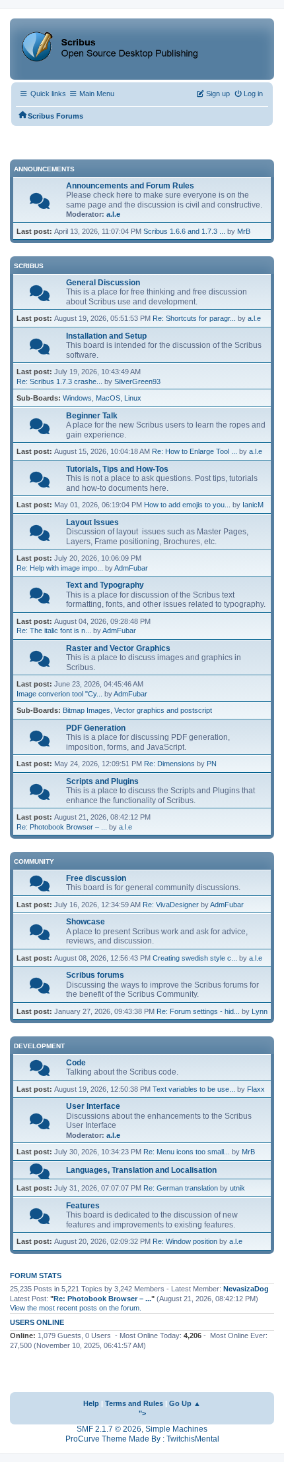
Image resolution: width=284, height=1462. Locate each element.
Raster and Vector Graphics (118, 648)
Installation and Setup (106, 336)
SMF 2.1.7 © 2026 (109, 1429)
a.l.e (113, 214)
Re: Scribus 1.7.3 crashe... (59, 381)
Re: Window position (185, 1241)
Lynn (259, 1011)
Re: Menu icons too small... (186, 1152)
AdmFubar (131, 568)
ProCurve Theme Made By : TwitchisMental (142, 1439)
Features (83, 1205)
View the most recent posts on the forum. (75, 1308)
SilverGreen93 (137, 381)
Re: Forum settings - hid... (198, 1011)
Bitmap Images (86, 710)
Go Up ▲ (185, 1403)
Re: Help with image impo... (60, 568)
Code (76, 1062)
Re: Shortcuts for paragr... (194, 318)
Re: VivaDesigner (171, 905)
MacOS (108, 398)
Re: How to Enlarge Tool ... (194, 451)
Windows (77, 398)
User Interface (93, 1106)
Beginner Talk (92, 415)
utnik (237, 1188)
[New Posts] (40, 204)
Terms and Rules (134, 1403)
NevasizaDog (246, 1289)
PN (212, 764)
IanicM (253, 505)
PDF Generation (95, 728)
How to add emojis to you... (187, 505)
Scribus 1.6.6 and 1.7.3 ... (184, 231)
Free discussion (96, 878)
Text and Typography (105, 585)
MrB (243, 231)
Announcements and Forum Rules (130, 185)
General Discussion (103, 282)
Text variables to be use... (194, 1089)
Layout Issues (92, 522)
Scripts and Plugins (102, 781)
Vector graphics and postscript (163, 710)
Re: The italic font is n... (54, 630)
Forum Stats (35, 1275)
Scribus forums (95, 975)
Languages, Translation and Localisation (141, 1170)
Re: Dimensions (169, 764)
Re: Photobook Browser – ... (62, 827)
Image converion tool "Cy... (59, 694)
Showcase (85, 921)
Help (91, 1403)
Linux (132, 398)
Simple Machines (176, 1429)
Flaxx (256, 1089)
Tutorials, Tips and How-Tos (117, 469)
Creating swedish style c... (195, 958)
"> (142, 1413)
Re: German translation (180, 1188)
